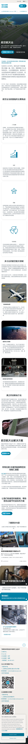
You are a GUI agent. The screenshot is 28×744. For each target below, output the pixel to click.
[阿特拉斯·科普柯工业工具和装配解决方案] (17, 11)
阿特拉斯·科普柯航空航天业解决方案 (14, 576)
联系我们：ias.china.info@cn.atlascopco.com (13, 699)
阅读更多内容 (7, 634)
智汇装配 (3, 473)
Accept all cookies (13, 734)
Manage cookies (13, 738)
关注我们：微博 (6, 658)
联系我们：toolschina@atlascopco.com (11, 671)
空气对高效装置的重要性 (9, 627)
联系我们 (14, 597)
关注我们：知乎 (6, 656)
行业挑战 (3, 61)
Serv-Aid (4, 654)
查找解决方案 (6, 453)
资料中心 (4, 651)
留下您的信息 (5, 673)
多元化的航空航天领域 (12, 61)
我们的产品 (5, 666)
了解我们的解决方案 (7, 52)
